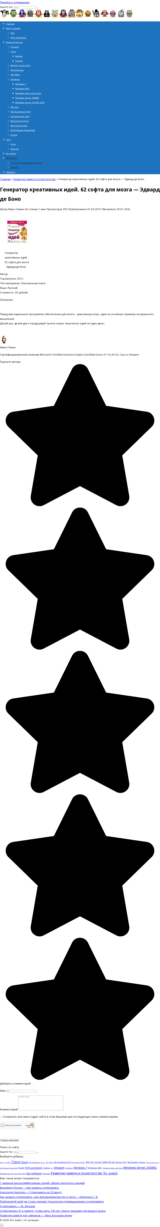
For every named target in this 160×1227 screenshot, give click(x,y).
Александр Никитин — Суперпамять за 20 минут (31, 1192)
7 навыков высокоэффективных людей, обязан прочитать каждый (42, 1183)
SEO (13, 33)
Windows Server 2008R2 (27, 98)
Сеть (8, 139)
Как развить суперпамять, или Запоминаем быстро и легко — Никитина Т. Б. (49, 1197)
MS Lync (15, 107)
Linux (13, 51)
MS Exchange (17, 70)
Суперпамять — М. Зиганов (17, 1206)
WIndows (15, 79)
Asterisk (15, 149)
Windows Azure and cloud (28, 93)
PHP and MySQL (18, 37)
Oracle (14, 135)
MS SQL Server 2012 (20, 65)
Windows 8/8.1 (22, 88)
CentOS (19, 61)
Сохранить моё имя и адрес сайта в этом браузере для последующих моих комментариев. (60, 1116)
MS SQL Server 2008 (96, 1162)
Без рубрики (34, 1173)
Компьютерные (14, 42)
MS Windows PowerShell (23, 130)
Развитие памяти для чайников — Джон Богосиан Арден (36, 1215)
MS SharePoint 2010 (21, 111)
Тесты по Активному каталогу (26, 162)
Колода (14, 167)
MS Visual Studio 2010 (152, 1162)
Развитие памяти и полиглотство (76, 1173)
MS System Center (20, 121)
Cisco (13, 144)
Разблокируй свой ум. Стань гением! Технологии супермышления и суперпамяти (52, 1201)
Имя (2, 1090)
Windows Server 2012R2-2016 (30, 102)
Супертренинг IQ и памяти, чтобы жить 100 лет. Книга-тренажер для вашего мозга (53, 1210)
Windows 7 (20, 84)
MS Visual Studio (19, 125)
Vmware (15, 47)
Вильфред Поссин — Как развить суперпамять (29, 1187)
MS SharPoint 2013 (20, 116)
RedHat (19, 56)
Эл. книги (110, 1173)
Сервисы (10, 172)
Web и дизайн (13, 28)
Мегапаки (46, 1174)
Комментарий (9, 1109)
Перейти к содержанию (15, 2)
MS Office (15, 74)
